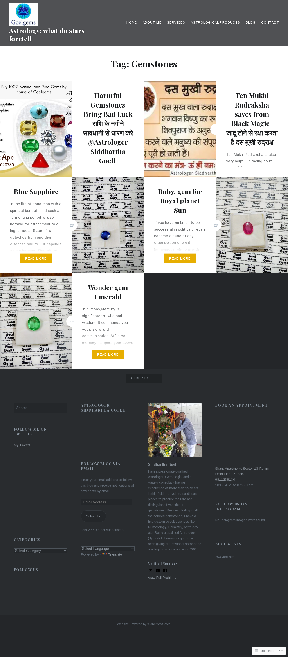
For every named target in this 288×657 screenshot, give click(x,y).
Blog (251, 22)
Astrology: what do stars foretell (47, 34)
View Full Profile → (162, 577)
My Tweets (22, 445)
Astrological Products (215, 22)
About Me (152, 22)
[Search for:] (41, 408)
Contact (270, 22)
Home (131, 22)
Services (176, 22)
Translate (115, 554)
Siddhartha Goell (163, 464)
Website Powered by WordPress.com (143, 624)
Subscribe (93, 516)
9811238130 (225, 479)
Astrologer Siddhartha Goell (103, 408)
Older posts (144, 378)
